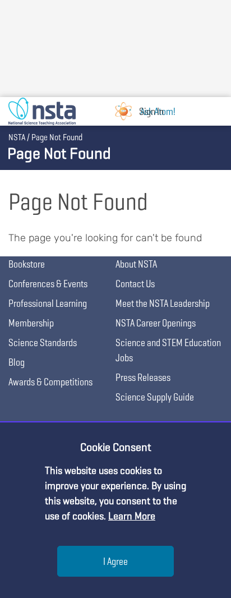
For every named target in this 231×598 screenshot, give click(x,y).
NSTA (16, 137)
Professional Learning (47, 303)
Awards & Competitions (50, 381)
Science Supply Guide (155, 396)
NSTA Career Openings (156, 322)
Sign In (151, 111)
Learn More (131, 515)
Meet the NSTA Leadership (163, 303)
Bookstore (26, 263)
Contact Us (135, 283)
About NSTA (136, 263)
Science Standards (42, 342)
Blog (16, 362)
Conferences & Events (47, 283)
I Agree (115, 561)
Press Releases (143, 377)
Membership (31, 322)
